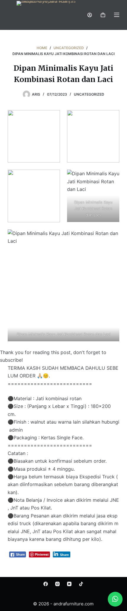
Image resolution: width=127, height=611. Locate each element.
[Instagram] (57, 584)
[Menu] (116, 14)
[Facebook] (45, 584)
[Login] (89, 15)
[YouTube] (69, 584)
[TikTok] (81, 584)
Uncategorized (89, 94)
